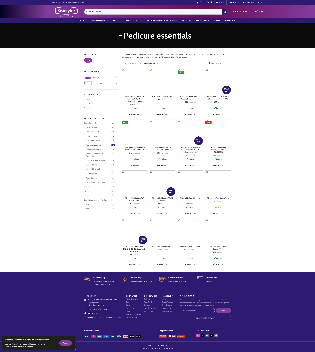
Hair (85, 191)
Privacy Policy (152, 345)
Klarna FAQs (148, 311)
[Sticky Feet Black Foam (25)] (162, 231)
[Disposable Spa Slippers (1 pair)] (190, 183)
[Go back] (120, 35)
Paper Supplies (91, 178)
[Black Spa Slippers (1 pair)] (162, 81)
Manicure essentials (93, 140)
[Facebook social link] (197, 2)
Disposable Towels (93, 169)
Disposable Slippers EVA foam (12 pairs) (134, 199)
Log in (164, 299)
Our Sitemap (130, 308)
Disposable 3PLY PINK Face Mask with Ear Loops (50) (134, 148)
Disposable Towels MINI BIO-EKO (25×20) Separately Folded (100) (134, 248)
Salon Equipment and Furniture (95, 200)
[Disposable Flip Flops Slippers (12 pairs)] (162, 132)
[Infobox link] (101, 281)
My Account (167, 296)
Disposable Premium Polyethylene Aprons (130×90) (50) (218, 149)
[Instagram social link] (204, 2)
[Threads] (212, 335)
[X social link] (201, 2)
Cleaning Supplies (92, 173)
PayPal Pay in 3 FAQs (151, 308)
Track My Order (149, 302)
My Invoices (166, 308)
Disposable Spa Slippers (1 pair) (190, 199)
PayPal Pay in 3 (180, 281)
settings (30, 346)
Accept (65, 343)
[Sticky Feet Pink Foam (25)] (190, 231)
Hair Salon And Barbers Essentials (94, 155)
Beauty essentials (92, 136)
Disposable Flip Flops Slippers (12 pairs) (162, 148)
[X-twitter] (203, 335)
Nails (86, 195)
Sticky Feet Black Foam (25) (162, 246)
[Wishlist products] (251, 11)
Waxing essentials (93, 132)
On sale (87, 99)
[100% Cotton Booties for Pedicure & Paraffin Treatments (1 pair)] (134, 81)
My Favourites (167, 311)
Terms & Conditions (133, 314)
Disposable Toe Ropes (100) (218, 198)
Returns (147, 305)
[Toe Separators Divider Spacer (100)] (218, 231)
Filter (88, 60)
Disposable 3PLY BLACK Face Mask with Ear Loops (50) (190, 97)
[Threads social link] (208, 2)
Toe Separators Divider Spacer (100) (218, 247)
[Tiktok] (216, 335)
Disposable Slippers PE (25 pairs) (162, 199)
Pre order (87, 108)
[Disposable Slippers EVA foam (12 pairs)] (134, 183)
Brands (128, 305)
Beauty (86, 187)
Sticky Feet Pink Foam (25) (190, 246)
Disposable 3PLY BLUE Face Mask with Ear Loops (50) (218, 97)
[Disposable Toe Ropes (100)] (218, 183)
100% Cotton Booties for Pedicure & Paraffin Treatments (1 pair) (134, 98)
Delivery (147, 299)
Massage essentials (93, 149)
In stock (87, 104)
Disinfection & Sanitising (95, 182)
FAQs (128, 311)
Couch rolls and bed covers (96, 160)
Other (86, 209)
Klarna (86, 204)
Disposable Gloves (93, 165)
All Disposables (92, 127)
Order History (167, 305)
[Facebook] (207, 335)
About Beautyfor (132, 299)
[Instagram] (198, 335)
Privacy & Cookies (132, 317)
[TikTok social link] (211, 2)
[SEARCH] (225, 12)
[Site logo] (66, 11)
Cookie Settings (162, 345)
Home (124, 63)
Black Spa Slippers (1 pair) (162, 96)
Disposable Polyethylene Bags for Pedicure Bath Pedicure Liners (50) (190, 149)
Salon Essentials (90, 123)
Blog (127, 302)
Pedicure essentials (93, 145)
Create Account (167, 302)
